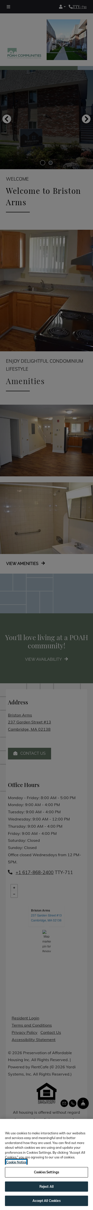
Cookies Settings (46, 1172)
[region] (46, 1164)
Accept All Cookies (46, 1201)
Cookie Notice (16, 1162)
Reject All (46, 1186)
